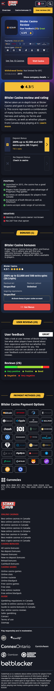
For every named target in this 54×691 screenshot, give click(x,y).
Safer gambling (8, 613)
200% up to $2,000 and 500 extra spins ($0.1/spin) (25, 277)
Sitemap (5, 623)
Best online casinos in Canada (15, 519)
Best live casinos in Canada (14, 535)
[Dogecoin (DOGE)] (46, 429)
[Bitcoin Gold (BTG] (46, 445)
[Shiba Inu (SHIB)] (33, 461)
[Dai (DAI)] (7, 469)
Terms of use (7, 620)
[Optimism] (20, 413)
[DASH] (7, 429)
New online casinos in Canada (15, 528)
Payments (14, 41)
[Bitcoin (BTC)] (7, 413)
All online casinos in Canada (14, 525)
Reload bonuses (9, 561)
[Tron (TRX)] (33, 437)
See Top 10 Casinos (15, 61)
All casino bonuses (10, 548)
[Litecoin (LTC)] (7, 421)
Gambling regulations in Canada (17, 601)
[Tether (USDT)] (7, 445)
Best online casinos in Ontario (15, 522)
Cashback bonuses (10, 564)
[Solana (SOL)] (46, 421)
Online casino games (11, 571)
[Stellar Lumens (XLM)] (46, 437)
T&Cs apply (17, 149)
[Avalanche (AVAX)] (33, 453)
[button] (17, 269)
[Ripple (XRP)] (20, 421)
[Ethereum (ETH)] (46, 413)
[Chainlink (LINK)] (20, 469)
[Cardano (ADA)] (33, 421)
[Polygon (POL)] (46, 461)
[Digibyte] (20, 453)
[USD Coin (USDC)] (7, 437)
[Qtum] (20, 445)
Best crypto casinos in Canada (15, 541)
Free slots (5, 587)
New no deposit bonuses (13, 558)
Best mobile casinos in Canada (16, 538)
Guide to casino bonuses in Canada (18, 607)
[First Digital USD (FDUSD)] (7, 461)
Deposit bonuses (9, 555)
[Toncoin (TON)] (46, 453)
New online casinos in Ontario (15, 531)
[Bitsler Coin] (20, 461)
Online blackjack (9, 581)
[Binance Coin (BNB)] (20, 437)
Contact (4, 617)
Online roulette (8, 578)
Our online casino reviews (13, 610)
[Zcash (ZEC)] (33, 445)
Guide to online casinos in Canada (17, 604)
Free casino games (10, 584)
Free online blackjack (11, 593)
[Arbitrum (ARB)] (33, 413)
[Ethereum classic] (33, 429)
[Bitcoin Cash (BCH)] (20, 429)
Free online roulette (10, 590)
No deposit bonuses (10, 551)
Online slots (7, 575)
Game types (13, 47)
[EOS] (7, 453)
